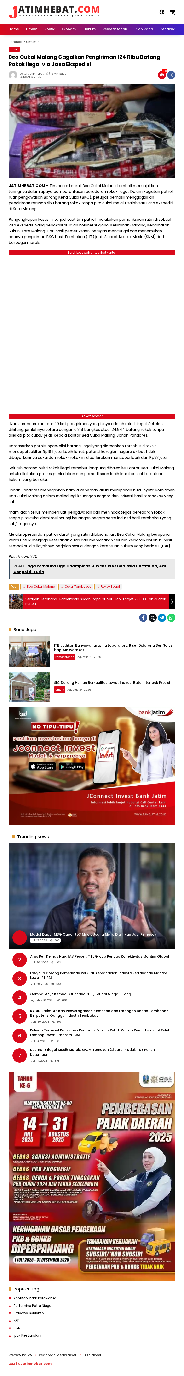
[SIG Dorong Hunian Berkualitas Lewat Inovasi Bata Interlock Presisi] (29, 687)
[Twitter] (153, 618)
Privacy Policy (20, 1355)
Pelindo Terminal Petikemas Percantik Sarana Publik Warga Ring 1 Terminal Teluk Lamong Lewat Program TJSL (100, 1032)
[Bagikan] (171, 75)
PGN (17, 1328)
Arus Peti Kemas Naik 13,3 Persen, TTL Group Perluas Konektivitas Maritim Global (99, 956)
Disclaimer (92, 1355)
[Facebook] (143, 618)
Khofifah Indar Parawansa (35, 1298)
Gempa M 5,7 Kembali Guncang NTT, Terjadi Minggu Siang (80, 994)
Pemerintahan (64, 657)
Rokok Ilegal (110, 586)
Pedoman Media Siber (58, 1355)
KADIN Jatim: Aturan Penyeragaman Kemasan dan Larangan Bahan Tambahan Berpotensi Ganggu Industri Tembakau (99, 1013)
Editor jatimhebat (32, 73)
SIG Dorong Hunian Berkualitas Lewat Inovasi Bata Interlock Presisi (112, 682)
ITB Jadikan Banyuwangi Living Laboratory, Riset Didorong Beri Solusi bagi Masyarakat (113, 648)
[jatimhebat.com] (54, 11)
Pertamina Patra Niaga (32, 1305)
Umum (14, 49)
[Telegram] (162, 618)
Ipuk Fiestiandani (27, 1335)
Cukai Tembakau (78, 586)
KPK (16, 1320)
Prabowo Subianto (29, 1313)
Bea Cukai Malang (41, 586)
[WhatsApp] (171, 618)
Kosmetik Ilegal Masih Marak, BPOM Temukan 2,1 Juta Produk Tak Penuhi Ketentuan (92, 1052)
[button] (162, 12)
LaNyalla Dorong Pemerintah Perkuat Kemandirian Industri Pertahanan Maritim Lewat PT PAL (98, 975)
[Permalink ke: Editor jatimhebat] (14, 75)
